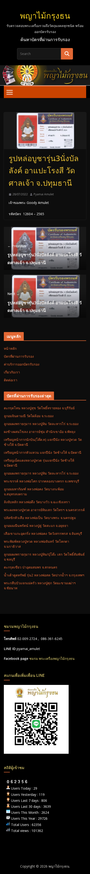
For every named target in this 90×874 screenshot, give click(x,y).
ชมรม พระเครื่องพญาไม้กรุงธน (52, 658)
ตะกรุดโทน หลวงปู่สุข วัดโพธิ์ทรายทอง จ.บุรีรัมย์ (39, 408)
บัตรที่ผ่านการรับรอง (19, 356)
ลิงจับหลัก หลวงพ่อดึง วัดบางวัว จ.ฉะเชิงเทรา (37, 502)
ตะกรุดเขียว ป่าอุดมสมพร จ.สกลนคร (30, 567)
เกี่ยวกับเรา (12, 372)
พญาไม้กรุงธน (45, 15)
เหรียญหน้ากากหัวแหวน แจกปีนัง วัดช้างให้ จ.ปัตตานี (42, 452)
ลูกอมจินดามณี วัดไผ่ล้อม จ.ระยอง (29, 416)
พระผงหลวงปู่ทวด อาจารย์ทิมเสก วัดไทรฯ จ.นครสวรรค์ (44, 510)
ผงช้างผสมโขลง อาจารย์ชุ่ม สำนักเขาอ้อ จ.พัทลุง (39, 431)
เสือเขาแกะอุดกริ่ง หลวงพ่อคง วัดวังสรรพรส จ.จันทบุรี (43, 533)
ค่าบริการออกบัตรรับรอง (21, 364)
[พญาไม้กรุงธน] (45, 68)
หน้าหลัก (10, 348)
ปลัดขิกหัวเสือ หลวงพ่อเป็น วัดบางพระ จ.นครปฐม (40, 517)
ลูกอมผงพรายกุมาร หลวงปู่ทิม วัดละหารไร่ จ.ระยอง (41, 423)
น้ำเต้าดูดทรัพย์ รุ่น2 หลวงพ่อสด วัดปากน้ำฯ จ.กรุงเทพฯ (44, 575)
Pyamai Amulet (44, 194)
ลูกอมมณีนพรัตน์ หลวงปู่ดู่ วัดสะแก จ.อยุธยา (36, 525)
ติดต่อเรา (10, 380)
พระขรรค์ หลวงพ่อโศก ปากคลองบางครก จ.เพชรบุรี (41, 481)
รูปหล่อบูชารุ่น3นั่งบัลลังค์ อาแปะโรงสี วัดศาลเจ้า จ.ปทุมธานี (44, 254)
